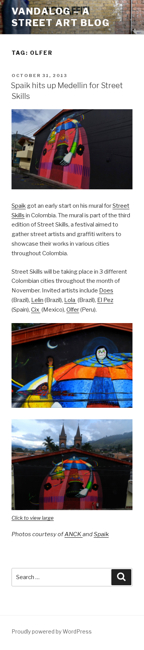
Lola (70, 300)
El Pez (105, 300)
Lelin (37, 300)
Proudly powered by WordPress (52, 631)
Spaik (19, 205)
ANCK (74, 534)
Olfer (72, 309)
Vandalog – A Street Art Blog (61, 17)
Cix (35, 309)
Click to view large (33, 518)
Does (106, 290)
